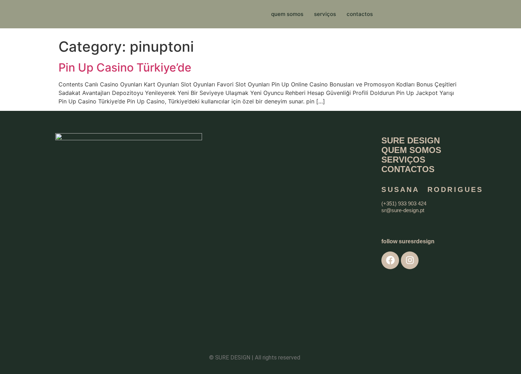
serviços (325, 14)
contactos (360, 14)
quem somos (287, 14)
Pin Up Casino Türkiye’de (124, 67)
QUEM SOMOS (411, 150)
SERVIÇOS (403, 159)
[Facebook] (390, 260)
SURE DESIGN (410, 140)
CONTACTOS (408, 169)
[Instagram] (410, 260)
